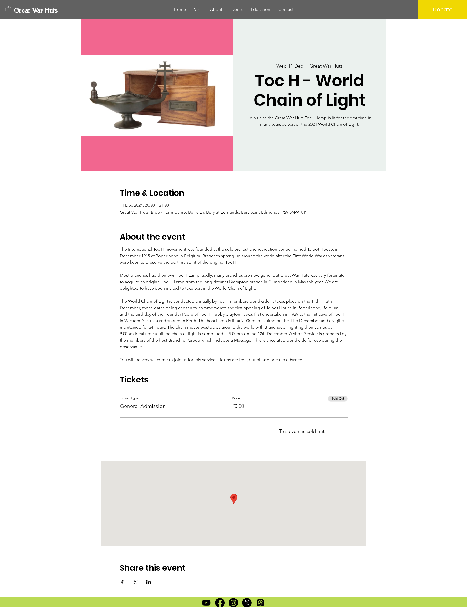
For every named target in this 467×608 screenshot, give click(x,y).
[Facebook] (220, 602)
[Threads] (260, 602)
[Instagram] (233, 602)
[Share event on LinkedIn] (148, 582)
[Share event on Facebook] (122, 582)
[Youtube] (206, 602)
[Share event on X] (135, 582)
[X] (247, 602)
